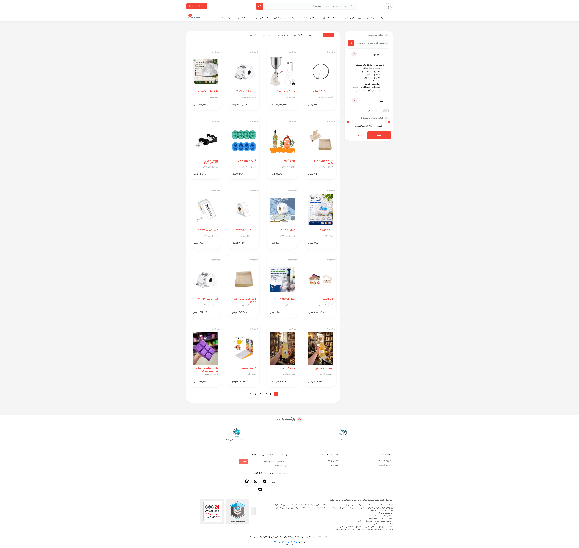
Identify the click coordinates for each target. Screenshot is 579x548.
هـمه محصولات (385, 17)
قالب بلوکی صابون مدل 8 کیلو (244, 300)
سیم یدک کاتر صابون (322, 91)
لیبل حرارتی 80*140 (246, 91)
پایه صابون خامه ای (208, 91)
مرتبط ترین (314, 34)
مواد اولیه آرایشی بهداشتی (223, 17)
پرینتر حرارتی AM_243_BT (211, 162)
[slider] (348, 122)
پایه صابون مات (325, 229)
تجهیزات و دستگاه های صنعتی (305, 17)
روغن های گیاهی (281, 17)
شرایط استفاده (384, 460)
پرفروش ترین (282, 34)
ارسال (243, 461)
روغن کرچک (289, 160)
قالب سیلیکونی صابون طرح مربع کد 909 (206, 369)
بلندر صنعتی (290, 305)
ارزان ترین (267, 34)
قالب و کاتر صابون (262, 17)
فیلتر (379, 135)
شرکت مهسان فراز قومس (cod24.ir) (284, 541)
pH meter (252, 374)
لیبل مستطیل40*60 (246, 229)
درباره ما (334, 465)
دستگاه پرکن (290, 97)
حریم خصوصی (384, 465)
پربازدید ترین (298, 34)
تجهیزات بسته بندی (331, 17)
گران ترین (253, 34)
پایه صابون (369, 17)
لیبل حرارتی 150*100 (207, 298)
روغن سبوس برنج (324, 368)
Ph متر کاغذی (249, 368)
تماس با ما (333, 460)
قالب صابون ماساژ (247, 160)
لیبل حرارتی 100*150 (207, 229)
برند (381, 101)
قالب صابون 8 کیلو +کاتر (323, 162)
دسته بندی (378, 54)
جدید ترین (328, 34)
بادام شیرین (288, 368)
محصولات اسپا (244, 17)
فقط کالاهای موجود (372, 110)
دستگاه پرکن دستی (285, 91)
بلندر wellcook (287, 298)
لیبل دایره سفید (286, 229)
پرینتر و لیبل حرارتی (352, 17)
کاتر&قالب (328, 298)
